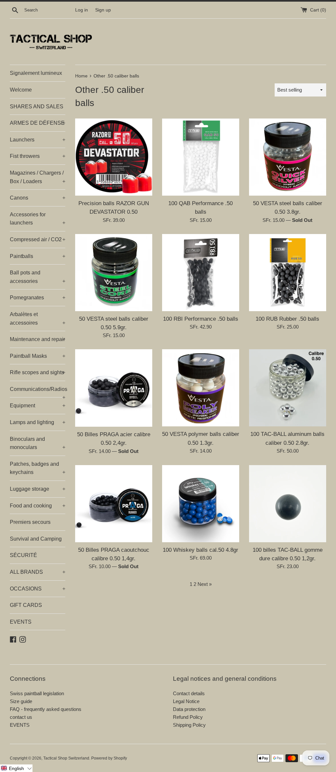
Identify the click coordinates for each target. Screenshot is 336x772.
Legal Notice (186, 701)
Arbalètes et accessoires (37, 318)
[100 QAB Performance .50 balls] (200, 157)
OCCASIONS (37, 588)
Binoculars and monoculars (37, 443)
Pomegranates (37, 297)
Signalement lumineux (36, 73)
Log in (81, 10)
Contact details (189, 693)
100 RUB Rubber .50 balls (287, 319)
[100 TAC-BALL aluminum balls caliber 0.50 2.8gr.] (287, 387)
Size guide (21, 701)
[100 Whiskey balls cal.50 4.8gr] (200, 503)
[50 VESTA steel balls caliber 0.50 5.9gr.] (113, 272)
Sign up (103, 10)
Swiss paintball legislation (37, 693)
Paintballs (37, 256)
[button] (16, 768)
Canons (37, 198)
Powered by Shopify (109, 758)
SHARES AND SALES (36, 106)
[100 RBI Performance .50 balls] (200, 272)
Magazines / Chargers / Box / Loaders (37, 177)
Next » (205, 584)
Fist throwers (37, 156)
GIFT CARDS (26, 605)
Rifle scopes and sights (37, 372)
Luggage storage (37, 489)
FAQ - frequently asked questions (45, 709)
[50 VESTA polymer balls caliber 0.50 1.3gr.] (200, 387)
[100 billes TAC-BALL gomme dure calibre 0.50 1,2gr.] (287, 503)
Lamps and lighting (37, 422)
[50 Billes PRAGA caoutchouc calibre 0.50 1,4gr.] (113, 503)
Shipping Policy (189, 725)
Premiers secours (30, 522)
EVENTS (21, 622)
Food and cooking (37, 505)
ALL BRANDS (37, 572)
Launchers (37, 139)
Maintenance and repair (37, 339)
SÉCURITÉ (23, 555)
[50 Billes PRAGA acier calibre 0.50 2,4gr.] (113, 387)
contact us (21, 717)
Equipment (37, 405)
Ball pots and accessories (37, 277)
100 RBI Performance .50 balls (200, 319)
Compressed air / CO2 (37, 239)
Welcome (21, 90)
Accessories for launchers (37, 219)
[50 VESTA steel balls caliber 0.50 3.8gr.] (287, 157)
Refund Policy (188, 717)
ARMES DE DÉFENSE (37, 123)
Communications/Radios (37, 391)
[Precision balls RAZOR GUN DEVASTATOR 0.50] (113, 157)
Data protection (189, 709)
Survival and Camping (36, 539)
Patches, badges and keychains (37, 468)
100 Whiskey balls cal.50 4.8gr (200, 550)
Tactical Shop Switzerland (66, 758)
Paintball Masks (37, 356)
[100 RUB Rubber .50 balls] (287, 272)
